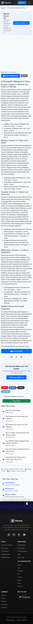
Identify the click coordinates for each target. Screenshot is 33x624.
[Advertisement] (16, 53)
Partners (3, 601)
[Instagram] (9, 535)
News (19, 554)
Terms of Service (22, 620)
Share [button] (13, 388)
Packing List (4, 548)
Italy (19, 568)
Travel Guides (22, 545)
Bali (19, 574)
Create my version (20, 23)
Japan (19, 565)
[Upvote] (12, 356)
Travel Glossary (22, 551)
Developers (4, 604)
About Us (4, 595)
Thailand (20, 571)
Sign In (22, 3)
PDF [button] (5, 388)
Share (25, 76)
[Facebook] (19, 535)
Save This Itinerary (11, 76)
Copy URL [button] (6, 391)
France (20, 577)
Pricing (3, 598)
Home (3, 8)
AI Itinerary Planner (6, 545)
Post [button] (21, 388)
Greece (20, 586)
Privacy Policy (10, 620)
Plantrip (8, 2)
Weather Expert (5, 557)
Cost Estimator (5, 554)
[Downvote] (21, 356)
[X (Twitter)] (14, 535)
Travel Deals (21, 548)
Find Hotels (18, 351)
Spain (19, 580)
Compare (4, 607)
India (19, 583)
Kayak (27, 346)
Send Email (16, 401)
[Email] (24, 535)
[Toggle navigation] (29, 2)
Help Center (21, 557)
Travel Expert (5, 551)
